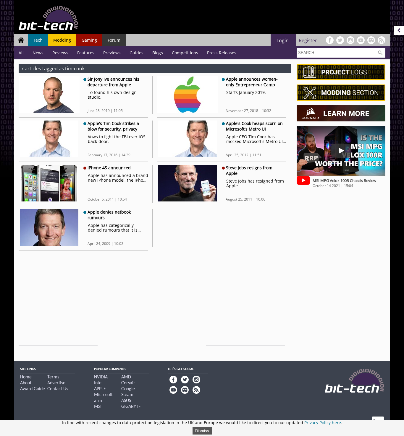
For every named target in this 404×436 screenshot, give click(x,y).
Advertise (56, 383)
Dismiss (202, 431)
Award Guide (32, 389)
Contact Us (57, 389)
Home (26, 377)
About (25, 383)
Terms (53, 377)
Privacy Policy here (322, 422)
